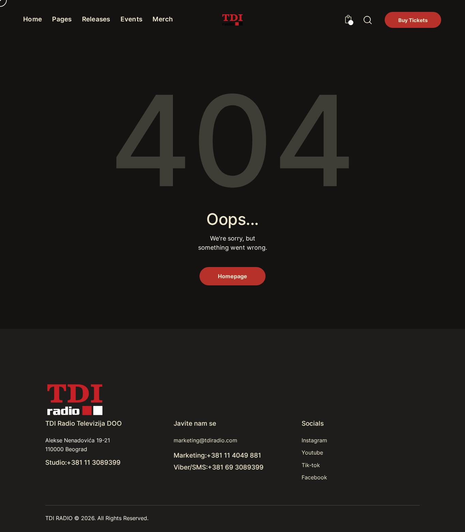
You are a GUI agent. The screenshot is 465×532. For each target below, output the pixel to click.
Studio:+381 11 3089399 (83, 462)
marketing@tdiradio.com (205, 440)
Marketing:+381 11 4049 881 (217, 455)
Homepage (232, 276)
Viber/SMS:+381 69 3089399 (218, 467)
